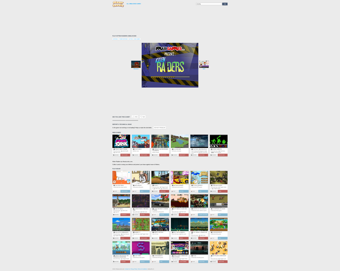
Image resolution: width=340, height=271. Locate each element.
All (134, 3)
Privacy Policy (134, 269)
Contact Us (127, 269)
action (131, 39)
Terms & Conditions (142, 269)
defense (115, 39)
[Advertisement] (165, 20)
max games (137, 39)
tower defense (123, 39)
